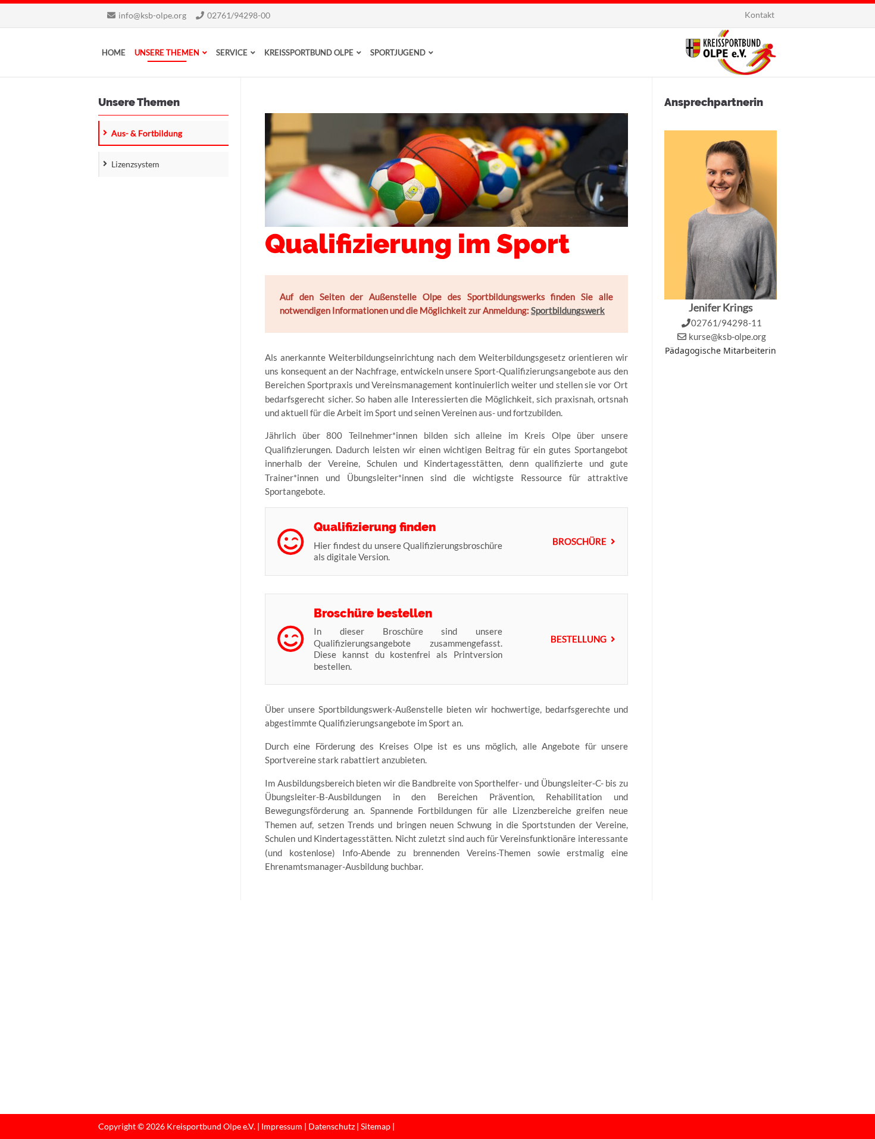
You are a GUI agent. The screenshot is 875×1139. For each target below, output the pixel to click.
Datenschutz (331, 1126)
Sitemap (375, 1126)
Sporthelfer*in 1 (302, 986)
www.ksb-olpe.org (143, 1052)
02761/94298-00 (238, 15)
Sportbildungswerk (568, 310)
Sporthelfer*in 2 (302, 1020)
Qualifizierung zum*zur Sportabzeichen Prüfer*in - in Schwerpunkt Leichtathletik (348, 1060)
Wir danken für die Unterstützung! (509, 1048)
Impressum (281, 1126)
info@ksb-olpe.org (152, 15)
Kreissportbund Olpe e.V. (731, 52)
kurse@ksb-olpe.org (727, 336)
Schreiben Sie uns (144, 1039)
